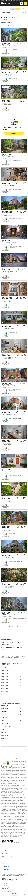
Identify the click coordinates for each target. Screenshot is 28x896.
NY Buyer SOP (6, 869)
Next (18, 626)
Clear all (23, 12)
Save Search (23, 9)
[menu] (25, 3)
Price (2, 12)
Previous (11, 626)
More (7, 12)
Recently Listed (8, 25)
